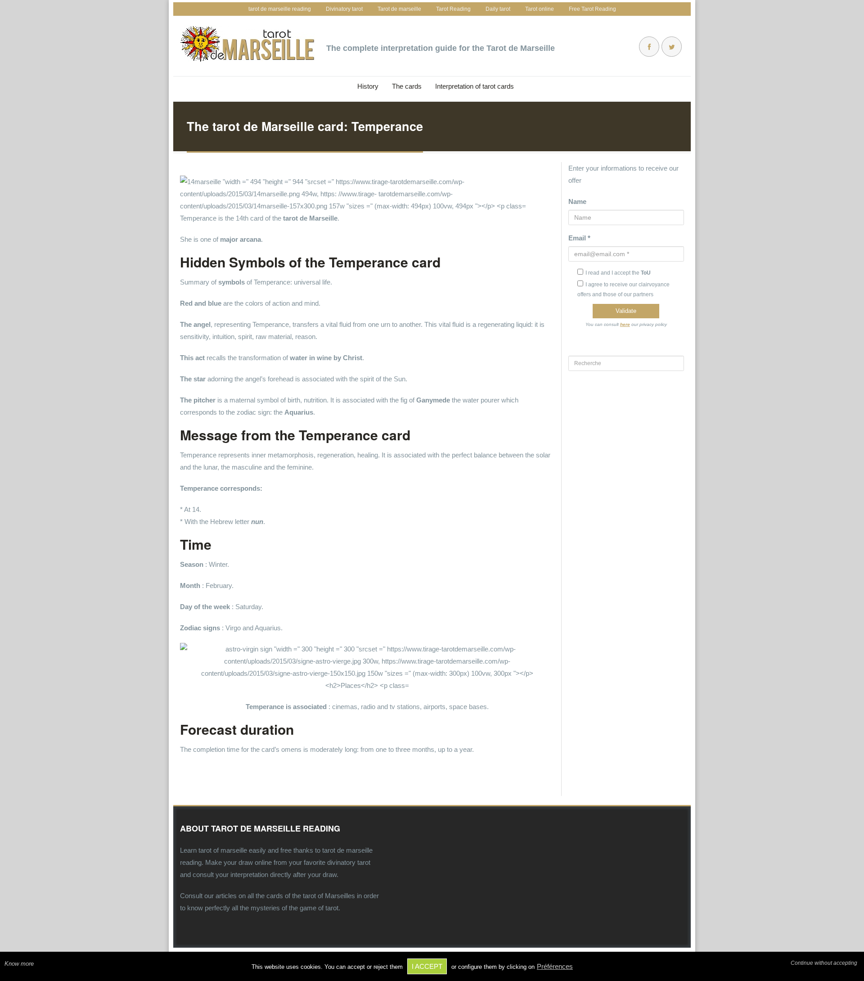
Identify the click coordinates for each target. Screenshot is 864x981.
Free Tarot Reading (592, 9)
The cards (407, 86)
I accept (427, 966)
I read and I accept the (618, 273)
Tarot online (539, 9)
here (625, 324)
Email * (579, 238)
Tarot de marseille (399, 9)
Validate (626, 310)
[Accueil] (247, 44)
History (367, 86)
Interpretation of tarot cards (474, 86)
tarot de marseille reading (279, 9)
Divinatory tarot (344, 9)
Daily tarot (498, 9)
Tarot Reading (453, 9)
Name (577, 201)
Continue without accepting (824, 963)
